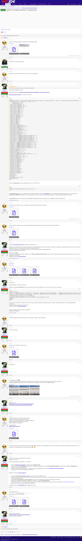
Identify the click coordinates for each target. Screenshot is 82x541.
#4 (80, 84)
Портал (2, 4)
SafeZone (3, 537)
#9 (80, 280)
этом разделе (21, 485)
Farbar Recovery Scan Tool (18, 244)
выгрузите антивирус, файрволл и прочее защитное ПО (34, 92)
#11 (80, 327)
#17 (80, 443)
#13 (80, 362)
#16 (80, 416)
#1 (80, 39)
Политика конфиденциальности (70, 537)
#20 (80, 511)
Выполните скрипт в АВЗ (14, 94)
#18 (80, 456)
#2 (80, 59)
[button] (17, 4)
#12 (80, 343)
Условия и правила (60, 537)
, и (14, 200)
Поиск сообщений (11, 6)
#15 (80, 400)
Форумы (8, 4)
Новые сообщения (4, 6)
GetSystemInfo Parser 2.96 (14, 426)
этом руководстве (22, 256)
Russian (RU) (8, 537)
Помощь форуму (32, 4)
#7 (80, 242)
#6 (80, 223)
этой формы (46, 193)
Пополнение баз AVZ (42, 4)
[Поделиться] (79, 40)
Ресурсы (25, 4)
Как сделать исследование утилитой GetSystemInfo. (20, 405)
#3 (80, 71)
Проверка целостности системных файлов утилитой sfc (21, 403)
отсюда (27, 476)
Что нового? (13, 4)
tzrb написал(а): (13, 86)
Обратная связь (53, 537)
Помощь (78, 537)
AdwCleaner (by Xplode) (20, 464)
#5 (80, 203)
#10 (80, 315)
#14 (80, 378)
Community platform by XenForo (9, 539)
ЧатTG (49, 4)
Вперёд (5, 37)
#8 (80, 261)
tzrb (2, 11)
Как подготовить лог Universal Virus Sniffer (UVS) (19, 514)
